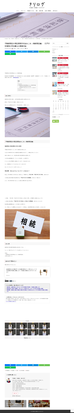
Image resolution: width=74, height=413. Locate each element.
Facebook (18, 395)
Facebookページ (55, 49)
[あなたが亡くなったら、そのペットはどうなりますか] (21, 326)
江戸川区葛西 (22, 370)
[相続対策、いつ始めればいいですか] (44, 326)
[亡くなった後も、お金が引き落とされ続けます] (33, 326)
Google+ (53, 52)
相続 (27, 48)
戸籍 (17, 370)
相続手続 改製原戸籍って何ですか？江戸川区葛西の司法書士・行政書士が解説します (23, 287)
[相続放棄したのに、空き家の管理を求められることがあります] (10, 326)
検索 (67, 43)
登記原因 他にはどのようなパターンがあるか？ (28, 87)
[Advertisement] (27, 64)
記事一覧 (15, 393)
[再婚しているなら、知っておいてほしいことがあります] (10, 332)
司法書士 (12, 370)
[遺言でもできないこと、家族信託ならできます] (33, 332)
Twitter (14, 395)
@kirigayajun (16, 77)
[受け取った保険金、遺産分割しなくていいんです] (44, 332)
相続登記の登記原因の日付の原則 (25, 86)
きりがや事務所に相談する (11, 301)
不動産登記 (8, 370)
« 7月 (53, 111)
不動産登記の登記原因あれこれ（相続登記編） (27, 85)
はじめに (20, 83)
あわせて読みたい (22, 90)
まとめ (20, 88)
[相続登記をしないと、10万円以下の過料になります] (21, 332)
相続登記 (27, 370)
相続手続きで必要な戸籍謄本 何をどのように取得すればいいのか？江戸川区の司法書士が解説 (25, 288)
